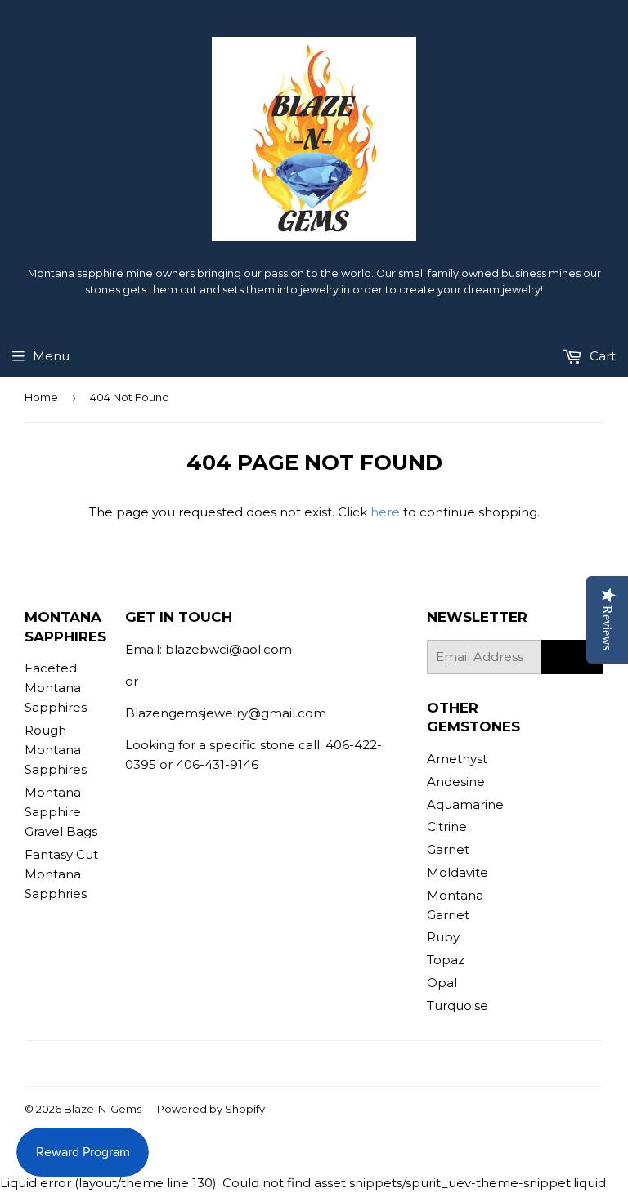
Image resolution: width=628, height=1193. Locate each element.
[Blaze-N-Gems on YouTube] (338, 1063)
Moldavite (457, 872)
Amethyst (457, 758)
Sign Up (572, 657)
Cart (601, 356)
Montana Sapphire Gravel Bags (61, 811)
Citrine (447, 826)
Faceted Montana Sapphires (56, 687)
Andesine (456, 781)
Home (41, 397)
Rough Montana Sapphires (56, 749)
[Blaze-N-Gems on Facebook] (281, 1063)
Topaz (445, 959)
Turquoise (457, 1005)
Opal (442, 982)
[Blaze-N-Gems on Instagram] (310, 1063)
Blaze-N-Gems (102, 1108)
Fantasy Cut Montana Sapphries (61, 874)
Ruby (443, 937)
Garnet (448, 849)
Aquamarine (465, 804)
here (385, 512)
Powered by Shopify (211, 1108)
